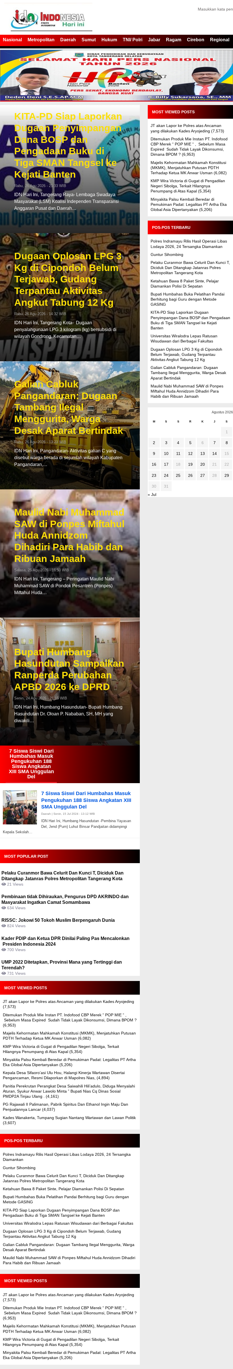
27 (202, 475)
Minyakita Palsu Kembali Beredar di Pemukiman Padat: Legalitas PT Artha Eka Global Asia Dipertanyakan (189, 204)
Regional (219, 39)
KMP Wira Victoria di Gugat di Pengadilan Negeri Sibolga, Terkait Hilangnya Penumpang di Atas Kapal (188, 185)
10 (166, 453)
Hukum (109, 39)
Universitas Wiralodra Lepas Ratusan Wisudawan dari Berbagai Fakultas (68, 1223)
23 (154, 475)
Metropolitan (41, 39)
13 (202, 453)
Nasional (12, 39)
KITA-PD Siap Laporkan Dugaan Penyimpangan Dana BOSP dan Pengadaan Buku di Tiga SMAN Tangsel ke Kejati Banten (68, 145)
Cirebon (195, 39)
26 (190, 475)
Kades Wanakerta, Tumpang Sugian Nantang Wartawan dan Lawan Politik (69, 1117)
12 (190, 453)
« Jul (152, 494)
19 (190, 464)
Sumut (89, 39)
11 (178, 453)
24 (166, 475)
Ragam (173, 39)
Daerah (68, 39)
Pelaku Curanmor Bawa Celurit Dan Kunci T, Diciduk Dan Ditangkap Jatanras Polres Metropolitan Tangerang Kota (190, 267)
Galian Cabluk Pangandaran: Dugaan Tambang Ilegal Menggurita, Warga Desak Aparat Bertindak (68, 407)
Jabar (154, 39)
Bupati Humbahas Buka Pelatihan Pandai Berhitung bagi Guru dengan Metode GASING (187, 299)
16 (154, 464)
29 (226, 475)
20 (202, 464)
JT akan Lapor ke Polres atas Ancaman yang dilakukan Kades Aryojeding (68, 1001)
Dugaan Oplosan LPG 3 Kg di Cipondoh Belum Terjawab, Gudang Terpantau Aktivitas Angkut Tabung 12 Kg (68, 279)
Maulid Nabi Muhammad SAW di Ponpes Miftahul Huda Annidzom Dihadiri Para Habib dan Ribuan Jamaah (69, 535)
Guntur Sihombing (19, 1167)
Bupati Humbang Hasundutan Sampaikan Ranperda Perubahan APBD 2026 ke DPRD (69, 669)
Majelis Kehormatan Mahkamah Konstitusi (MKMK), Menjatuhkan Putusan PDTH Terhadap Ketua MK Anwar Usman (188, 167)
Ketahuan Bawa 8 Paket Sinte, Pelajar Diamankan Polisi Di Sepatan (63, 1189)
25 (178, 475)
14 (214, 453)
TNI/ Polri (132, 39)
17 (166, 464)
